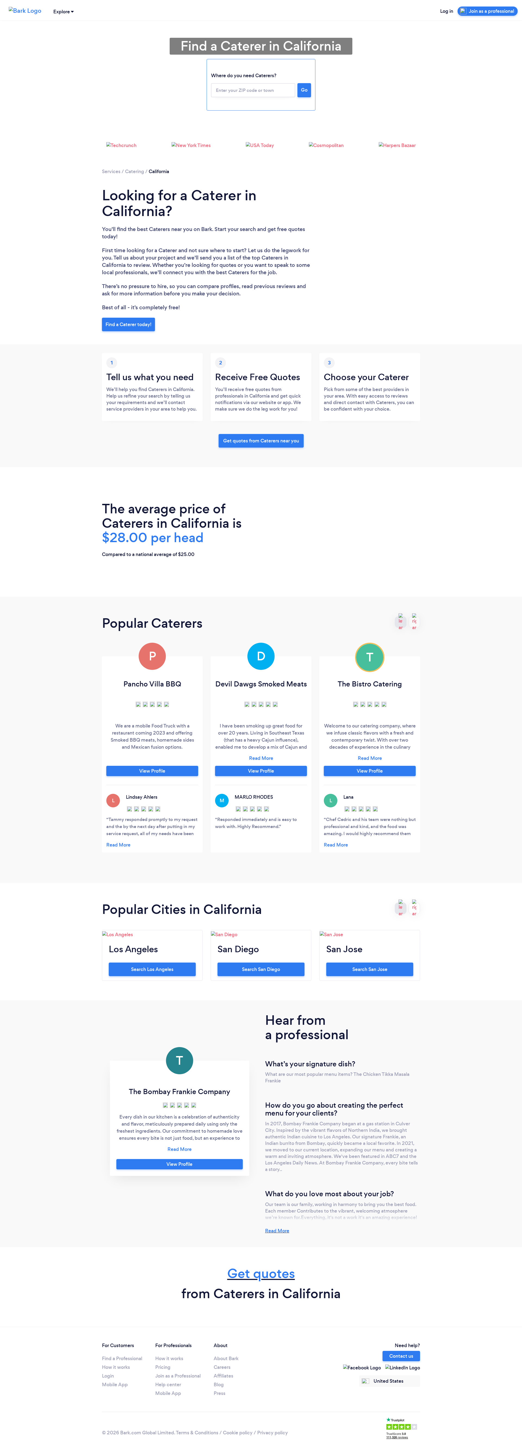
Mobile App (115, 1384)
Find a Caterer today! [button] (128, 324)
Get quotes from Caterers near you (261, 441)
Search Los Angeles (152, 969)
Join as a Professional (178, 1376)
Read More (277, 1231)
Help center (168, 1384)
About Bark (226, 1358)
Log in (446, 11)
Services (111, 171)
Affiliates (223, 1376)
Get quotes (261, 1273)
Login (108, 1376)
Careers (222, 1367)
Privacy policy (272, 1432)
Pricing (162, 1367)
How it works (116, 1367)
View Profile (152, 771)
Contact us (401, 1356)
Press (219, 1393)
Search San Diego (261, 969)
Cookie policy (238, 1432)
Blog (219, 1384)
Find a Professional (122, 1358)
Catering (134, 171)
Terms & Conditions (197, 1432)
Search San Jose (369, 969)
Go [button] (304, 90)
